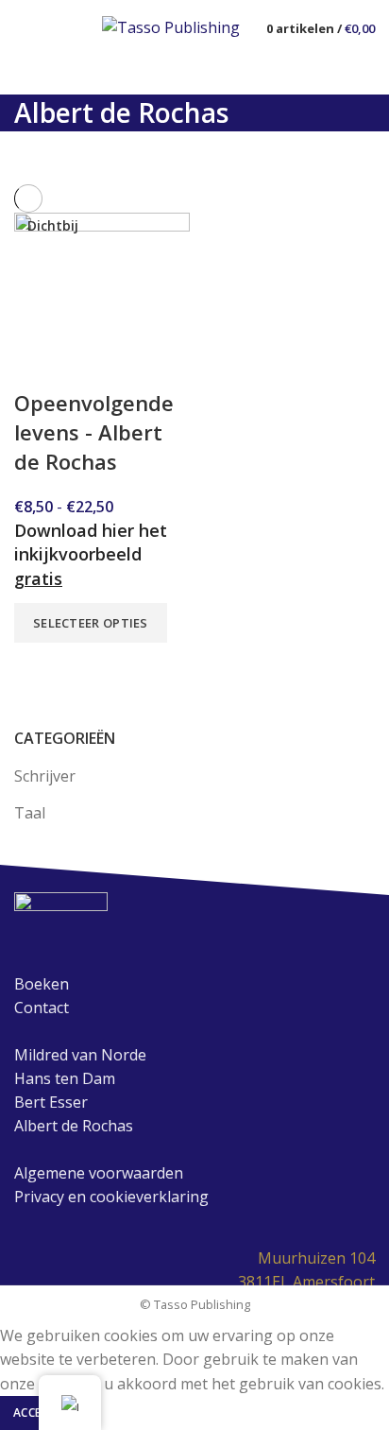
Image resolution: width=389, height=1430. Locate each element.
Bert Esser (51, 1102)
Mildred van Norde (80, 1054)
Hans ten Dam (64, 1078)
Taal (29, 812)
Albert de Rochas (73, 1125)
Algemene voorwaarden (98, 1173)
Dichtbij (52, 226)
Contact (41, 1007)
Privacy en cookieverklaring (111, 1196)
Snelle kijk (37, 666)
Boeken (41, 983)
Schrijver (45, 776)
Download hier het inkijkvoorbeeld (90, 554)
